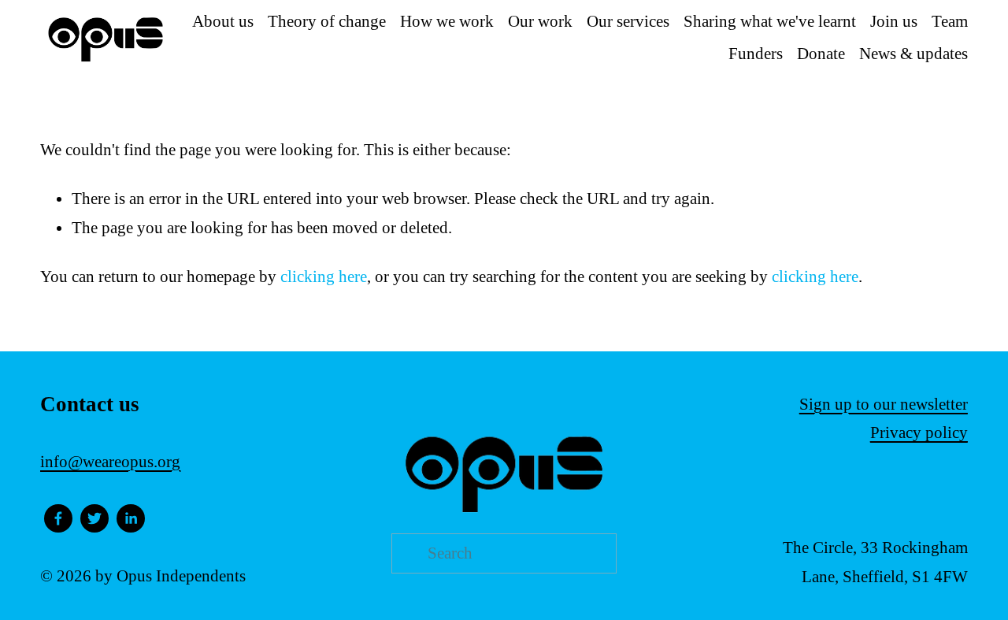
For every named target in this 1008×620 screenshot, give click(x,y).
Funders (755, 53)
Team (950, 21)
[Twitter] (94, 518)
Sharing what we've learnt (770, 21)
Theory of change (327, 21)
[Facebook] (58, 518)
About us (223, 21)
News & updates (913, 53)
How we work (447, 21)
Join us (893, 21)
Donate (821, 53)
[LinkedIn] (131, 518)
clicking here (323, 276)
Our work (540, 21)
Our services (628, 21)
